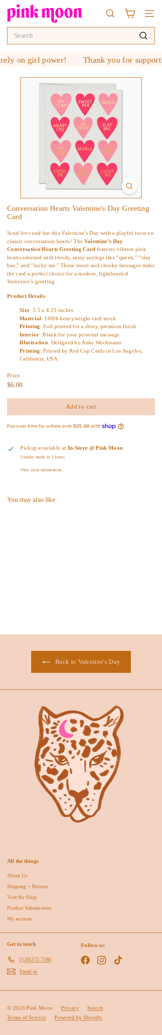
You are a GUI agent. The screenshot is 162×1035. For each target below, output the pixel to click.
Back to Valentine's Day (87, 661)
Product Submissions (29, 908)
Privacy (70, 1008)
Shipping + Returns (27, 886)
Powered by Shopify (78, 1017)
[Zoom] (129, 186)
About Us (17, 876)
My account (19, 919)
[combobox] (81, 35)
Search (95, 1008)
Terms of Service (26, 1017)
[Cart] (130, 13)
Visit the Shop (22, 897)
